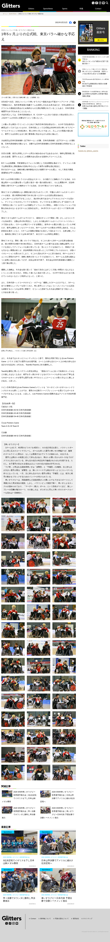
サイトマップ (87, 918)
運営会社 (76, 918)
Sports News (12, 14)
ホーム (5, 14)
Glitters (31, 9)
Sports (64, 9)
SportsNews (48, 9)
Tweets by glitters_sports (88, 151)
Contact (98, 9)
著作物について (45, 918)
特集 (81, 9)
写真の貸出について (62, 918)
